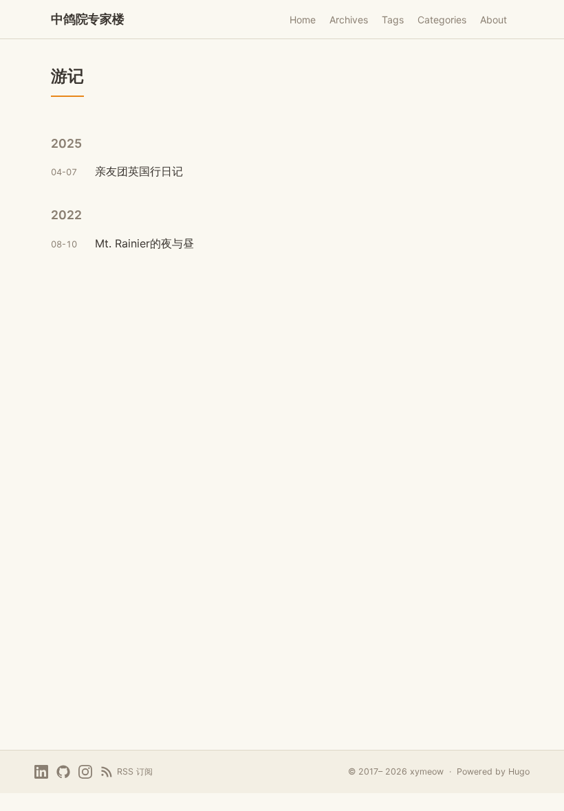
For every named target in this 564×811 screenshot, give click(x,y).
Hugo (519, 771)
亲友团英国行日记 (139, 171)
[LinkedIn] (41, 772)
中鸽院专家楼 (87, 19)
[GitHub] (63, 772)
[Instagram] (85, 772)
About (493, 19)
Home (303, 19)
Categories (441, 19)
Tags (393, 19)
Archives (348, 19)
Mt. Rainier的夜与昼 (144, 243)
